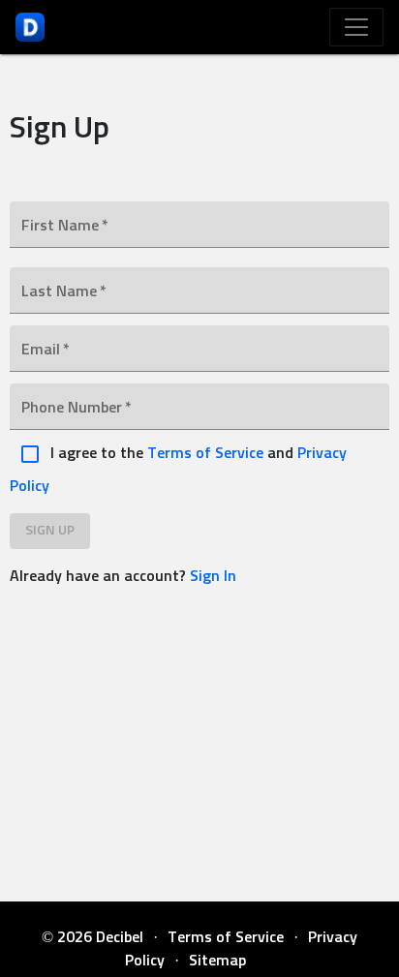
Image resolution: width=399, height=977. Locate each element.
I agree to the (96, 453)
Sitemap (217, 960)
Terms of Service (207, 453)
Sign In (213, 576)
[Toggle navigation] (356, 27)
